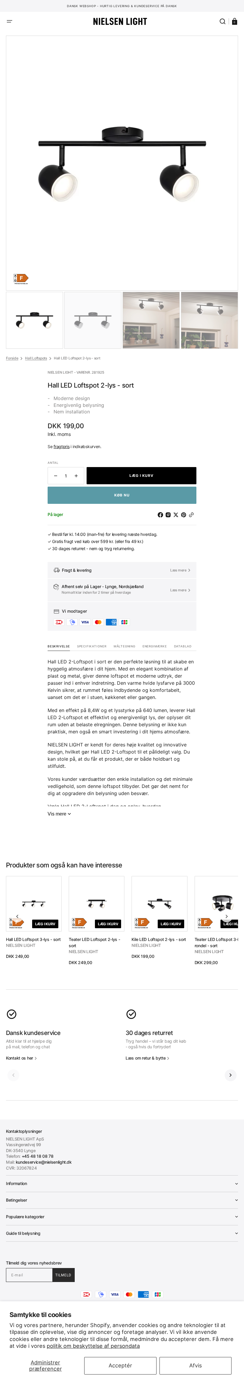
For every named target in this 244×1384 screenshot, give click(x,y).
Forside (12, 358)
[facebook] (161, 514)
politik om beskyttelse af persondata (93, 1346)
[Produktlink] (34, 917)
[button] (9, 21)
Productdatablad (21, 283)
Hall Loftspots (36, 358)
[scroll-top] (122, 1371)
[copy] (192, 514)
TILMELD (63, 1275)
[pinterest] (185, 514)
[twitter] (177, 514)
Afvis (195, 1365)
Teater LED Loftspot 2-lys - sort (94, 942)
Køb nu (122, 495)
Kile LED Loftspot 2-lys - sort (159, 939)
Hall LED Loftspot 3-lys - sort (33, 939)
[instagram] (169, 514)
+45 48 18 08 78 (38, 1156)
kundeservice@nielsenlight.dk (44, 1162)
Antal (53, 462)
